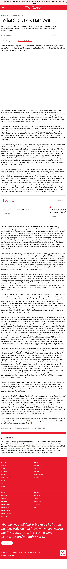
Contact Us (4, 498)
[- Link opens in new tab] (12, 437)
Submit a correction (7, 428)
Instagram (37, 501)
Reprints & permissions (38, 428)
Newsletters (4, 516)
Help (39, 552)
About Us (4, 495)
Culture (3, 474)
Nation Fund (11, 555)
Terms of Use (16, 552)
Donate (7, 543)
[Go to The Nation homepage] (33, 7)
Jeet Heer (6, 437)
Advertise (4, 501)
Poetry (3, 483)
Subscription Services (40, 474)
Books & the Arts (6, 15)
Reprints (36, 477)
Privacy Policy (5, 552)
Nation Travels (5, 510)
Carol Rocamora (6, 35)
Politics (3, 465)
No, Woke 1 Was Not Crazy (16, 209)
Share (54, 35)
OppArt (3, 480)
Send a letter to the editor (22, 428)
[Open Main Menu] (3, 7)
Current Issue (38, 465)
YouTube (37, 504)
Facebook (37, 495)
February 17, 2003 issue (25, 41)
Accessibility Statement (28, 552)
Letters (3, 486)
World (3, 468)
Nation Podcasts (6, 513)
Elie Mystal (53, 216)
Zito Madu (7, 214)
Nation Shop (5, 507)
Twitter (36, 498)
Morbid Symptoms (51, 444)
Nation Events (5, 504)
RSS (35, 507)
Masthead (37, 468)
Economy (4, 471)
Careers (3, 555)
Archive (36, 471)
